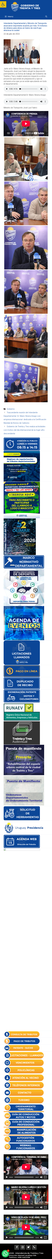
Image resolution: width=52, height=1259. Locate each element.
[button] (3, 4)
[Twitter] (28, 1247)
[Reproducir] (7, 1177)
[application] (26, 1167)
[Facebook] (16, 1247)
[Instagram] (22, 1247)
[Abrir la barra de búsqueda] (46, 16)
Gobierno (11, 409)
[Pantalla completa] (45, 1177)
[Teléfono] (34, 1247)
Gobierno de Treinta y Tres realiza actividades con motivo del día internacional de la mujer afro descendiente (24, 430)
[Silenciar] (41, 1177)
